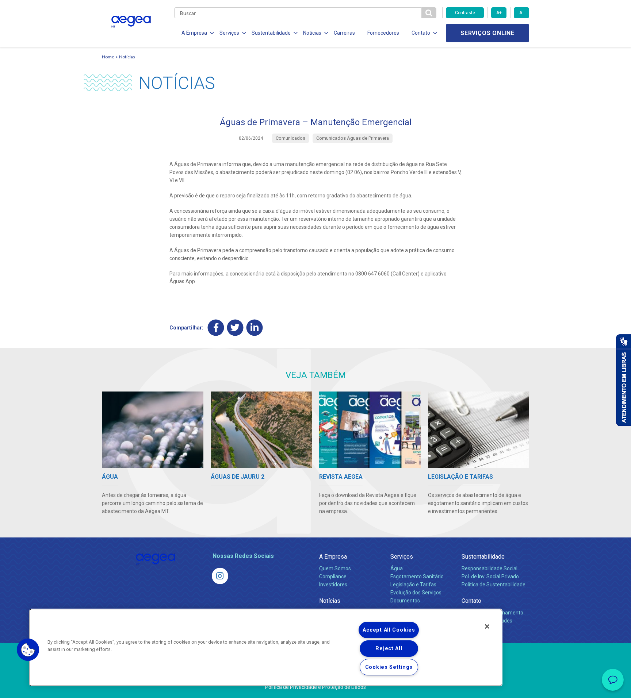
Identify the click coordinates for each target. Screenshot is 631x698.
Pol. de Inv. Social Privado (490, 576)
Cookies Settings (389, 667)
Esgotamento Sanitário (417, 576)
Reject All (388, 648)
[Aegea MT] (220, 576)
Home (108, 56)
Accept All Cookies (389, 630)
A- (521, 12)
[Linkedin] (254, 328)
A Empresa (333, 556)
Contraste (465, 12)
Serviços (401, 556)
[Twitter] (235, 328)
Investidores (333, 584)
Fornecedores (383, 33)
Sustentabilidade (483, 556)
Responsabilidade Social (489, 568)
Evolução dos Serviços (415, 592)
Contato (471, 600)
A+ (499, 12)
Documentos (405, 600)
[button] (28, 650)
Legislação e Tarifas (413, 584)
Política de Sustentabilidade (493, 584)
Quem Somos (335, 568)
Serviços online (487, 33)
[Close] (487, 626)
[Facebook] (216, 328)
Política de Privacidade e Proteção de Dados (315, 687)
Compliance (333, 576)
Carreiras (344, 33)
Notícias (127, 56)
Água (396, 568)
